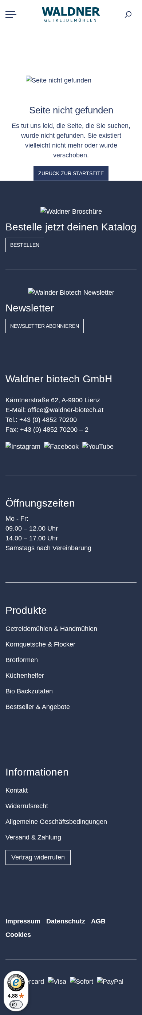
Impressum (22, 921)
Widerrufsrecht (26, 806)
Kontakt (16, 790)
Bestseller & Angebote (37, 706)
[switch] (16, 1004)
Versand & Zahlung (33, 837)
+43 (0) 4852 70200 (48, 419)
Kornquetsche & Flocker (40, 644)
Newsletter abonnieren (44, 326)
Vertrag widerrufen (38, 857)
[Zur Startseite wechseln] (71, 14)
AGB (98, 921)
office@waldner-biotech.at (65, 410)
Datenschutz (65, 921)
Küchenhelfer (24, 675)
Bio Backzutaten (29, 691)
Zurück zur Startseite (71, 173)
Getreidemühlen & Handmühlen (51, 628)
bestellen (24, 245)
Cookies (18, 934)
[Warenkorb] (135, 12)
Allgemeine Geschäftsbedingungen (56, 821)
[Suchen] (128, 14)
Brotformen (21, 660)
